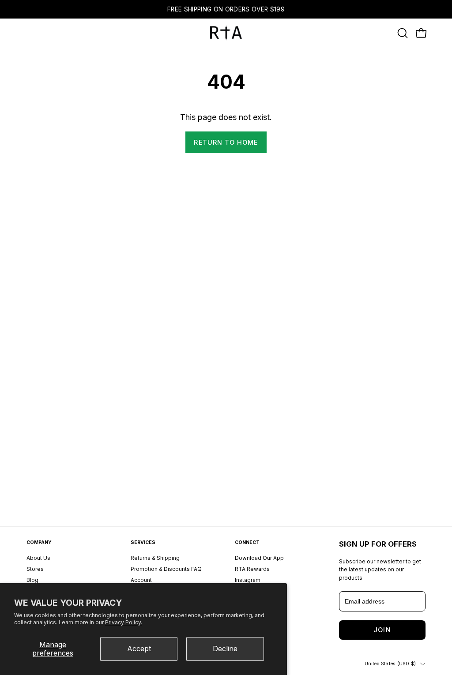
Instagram (247, 579)
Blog (32, 579)
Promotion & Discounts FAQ (166, 568)
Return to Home (226, 142)
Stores (35, 568)
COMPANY (39, 542)
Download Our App (259, 558)
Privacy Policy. (123, 622)
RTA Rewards (252, 568)
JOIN (382, 630)
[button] (402, 33)
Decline (225, 648)
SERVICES (143, 542)
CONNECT (247, 542)
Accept (139, 648)
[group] (226, 9)
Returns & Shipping (155, 558)
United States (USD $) (390, 664)
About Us (38, 558)
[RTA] (226, 33)
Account (141, 579)
